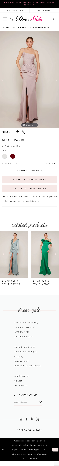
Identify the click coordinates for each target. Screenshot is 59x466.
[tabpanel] (29, 79)
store (9, 201)
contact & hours (23, 337)
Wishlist (18, 381)
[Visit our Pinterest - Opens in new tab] (32, 419)
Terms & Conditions (24, 347)
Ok (55, 450)
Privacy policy (22, 361)
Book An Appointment (29, 179)
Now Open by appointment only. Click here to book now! (29, 4)
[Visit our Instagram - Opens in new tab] (21, 419)
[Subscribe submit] (40, 402)
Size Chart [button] (51, 164)
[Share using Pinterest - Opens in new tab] (17, 132)
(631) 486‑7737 (21, 332)
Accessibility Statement (27, 366)
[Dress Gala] (29, 18)
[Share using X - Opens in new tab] (23, 132)
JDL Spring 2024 (39, 27)
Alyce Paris (19, 27)
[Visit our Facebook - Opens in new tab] (27, 419)
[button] (4, 18)
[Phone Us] (12, 18)
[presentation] (14, 254)
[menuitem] (4, 18)
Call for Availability (29, 188)
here (35, 458)
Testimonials (21, 385)
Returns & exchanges (25, 352)
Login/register (21, 376)
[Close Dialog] (3, 449)
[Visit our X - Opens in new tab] (38, 419)
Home (6, 27)
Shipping (18, 356)
